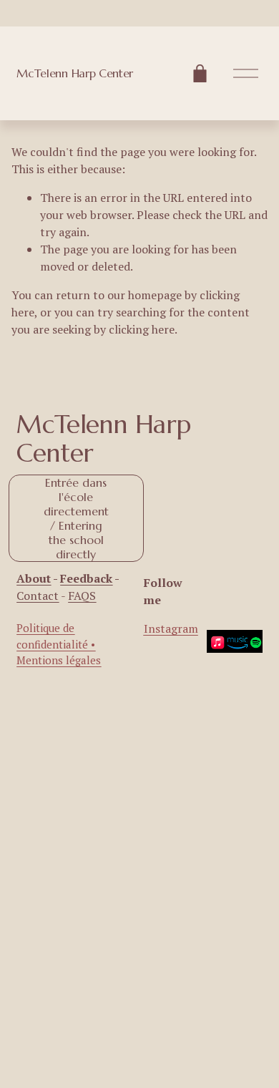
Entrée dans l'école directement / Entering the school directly (76, 518)
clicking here (142, 329)
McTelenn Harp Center (74, 73)
